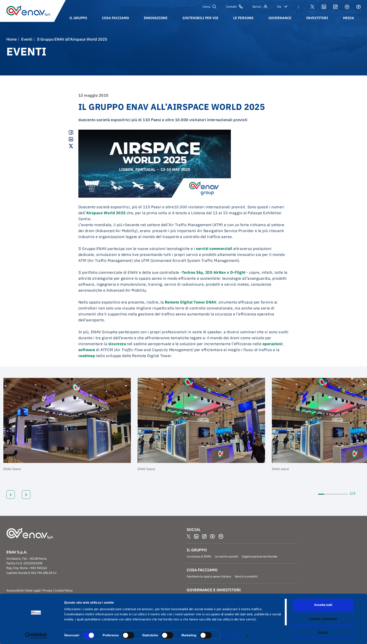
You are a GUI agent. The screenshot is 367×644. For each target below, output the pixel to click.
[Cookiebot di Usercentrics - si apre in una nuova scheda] (36, 636)
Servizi (256, 7)
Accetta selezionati (323, 619)
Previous (10, 494)
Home (11, 39)
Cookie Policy (64, 590)
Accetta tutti (323, 605)
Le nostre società (226, 556)
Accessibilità (15, 590)
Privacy (47, 590)
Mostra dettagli (231, 635)
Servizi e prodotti (246, 576)
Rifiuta (323, 632)
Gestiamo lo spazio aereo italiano (209, 576)
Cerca (206, 7)
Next (26, 494)
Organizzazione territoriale (259, 556)
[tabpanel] (67, 425)
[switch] (128, 635)
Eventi (26, 39)
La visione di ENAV (199, 556)
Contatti (231, 7)
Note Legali (33, 590)
